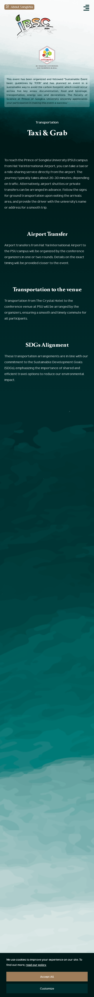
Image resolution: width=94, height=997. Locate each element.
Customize (47, 988)
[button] (86, 7)
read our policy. (36, 965)
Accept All (47, 976)
